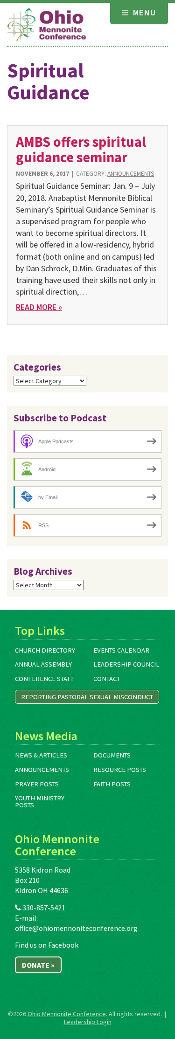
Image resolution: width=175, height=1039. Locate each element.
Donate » (38, 965)
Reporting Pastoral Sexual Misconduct (87, 697)
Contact (106, 678)
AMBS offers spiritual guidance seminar (81, 149)
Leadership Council (126, 664)
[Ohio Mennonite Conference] (46, 25)
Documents (112, 755)
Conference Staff (45, 678)
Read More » (39, 307)
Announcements (130, 174)
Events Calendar (121, 650)
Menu (143, 12)
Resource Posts (119, 769)
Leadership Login (88, 1022)
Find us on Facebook (46, 945)
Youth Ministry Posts (39, 801)
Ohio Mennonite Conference (67, 1014)
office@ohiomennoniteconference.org (76, 928)
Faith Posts (112, 784)
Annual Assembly (43, 664)
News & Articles (41, 755)
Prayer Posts (37, 784)
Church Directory (45, 650)
